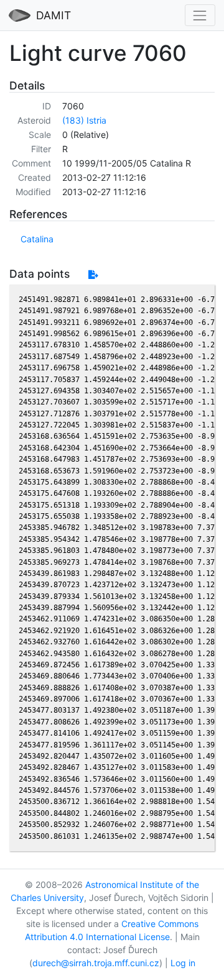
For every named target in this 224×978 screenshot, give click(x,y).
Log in (182, 962)
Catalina (37, 239)
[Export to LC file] (93, 274)
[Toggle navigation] (200, 15)
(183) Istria (84, 120)
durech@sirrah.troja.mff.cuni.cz (95, 962)
